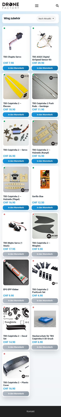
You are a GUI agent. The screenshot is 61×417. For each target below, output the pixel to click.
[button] (36, 5)
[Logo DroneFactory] (10, 6)
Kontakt (30, 411)
